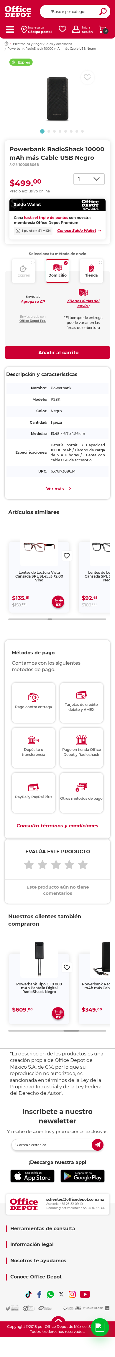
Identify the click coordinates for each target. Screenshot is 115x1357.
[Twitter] (61, 1294)
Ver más (55, 488)
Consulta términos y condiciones (57, 826)
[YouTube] (85, 1294)
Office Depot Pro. (32, 321)
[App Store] (32, 1176)
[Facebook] (39, 1294)
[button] (42, 131)
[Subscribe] (98, 1145)
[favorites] (62, 29)
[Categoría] (10, 29)
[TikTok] (28, 1294)
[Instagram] (72, 1294)
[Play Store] (82, 1176)
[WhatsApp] (50, 1294)
